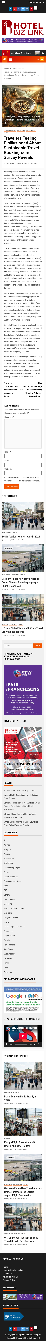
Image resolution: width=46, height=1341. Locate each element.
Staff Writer (10, 163)
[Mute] (35, 1044)
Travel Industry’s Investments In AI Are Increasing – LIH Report (13, 389)
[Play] (7, 1044)
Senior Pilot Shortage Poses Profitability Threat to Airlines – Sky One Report (32, 389)
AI (5, 840)
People (7, 940)
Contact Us (7, 1273)
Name (7, 452)
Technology (8, 958)
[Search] (37, 59)
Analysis (5, 624)
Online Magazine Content (14, 926)
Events (7, 886)
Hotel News (22, 540)
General (7, 895)
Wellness (8, 972)
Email (7, 460)
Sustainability (31, 130)
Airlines (7, 845)
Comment (9, 417)
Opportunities (9, 935)
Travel (6, 133)
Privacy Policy (9, 1280)
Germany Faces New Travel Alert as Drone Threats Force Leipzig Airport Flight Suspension (21, 582)
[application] (23, 1036)
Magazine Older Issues (14, 908)
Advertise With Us (10, 1277)
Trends (7, 967)
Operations (8, 931)
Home (5, 1267)
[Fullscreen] (39, 1044)
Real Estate (8, 949)
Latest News (21, 130)
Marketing (8, 913)
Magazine (8, 904)
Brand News (9, 858)
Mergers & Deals (11, 917)
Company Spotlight (12, 867)
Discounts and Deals (12, 881)
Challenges (6, 575)
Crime (6, 872)
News (6, 922)
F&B (5, 890)
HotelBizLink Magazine (13, 1270)
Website (8, 469)
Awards (7, 854)
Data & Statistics (10, 130)
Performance (6, 532)
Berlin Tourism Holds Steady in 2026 (21, 536)
